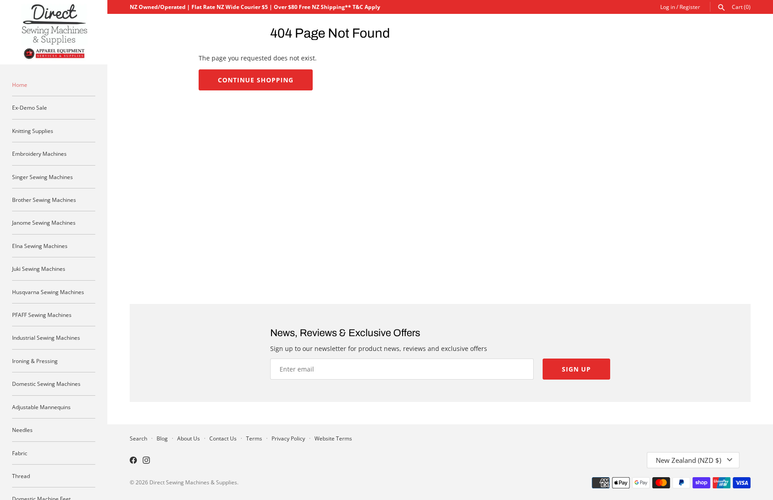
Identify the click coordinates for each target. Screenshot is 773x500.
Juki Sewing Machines (38, 268)
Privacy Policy (288, 438)
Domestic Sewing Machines (46, 383)
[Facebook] (133, 461)
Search (138, 438)
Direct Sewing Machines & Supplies (193, 482)
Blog (162, 438)
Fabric (19, 453)
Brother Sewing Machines (44, 199)
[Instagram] (146, 461)
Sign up (576, 369)
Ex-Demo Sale (29, 107)
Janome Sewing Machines (44, 222)
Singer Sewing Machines (42, 176)
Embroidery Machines (39, 153)
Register (690, 6)
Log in (667, 6)
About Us (188, 438)
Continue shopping (255, 80)
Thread (21, 475)
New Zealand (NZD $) (688, 460)
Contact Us (223, 438)
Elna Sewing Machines (40, 245)
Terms (254, 438)
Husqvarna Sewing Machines (48, 291)
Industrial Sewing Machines (46, 337)
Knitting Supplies (32, 130)
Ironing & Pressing (35, 360)
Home (19, 84)
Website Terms (333, 438)
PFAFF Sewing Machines (42, 314)
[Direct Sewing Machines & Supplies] (53, 32)
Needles (22, 429)
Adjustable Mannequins (41, 406)
